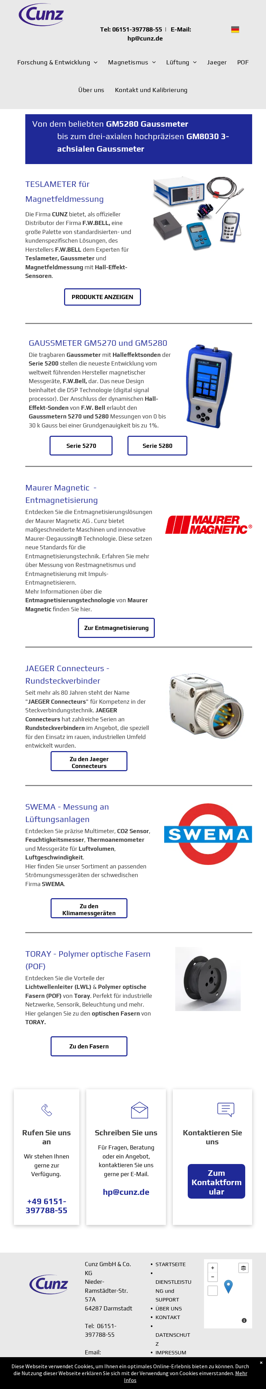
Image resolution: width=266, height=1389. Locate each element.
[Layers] (243, 1267)
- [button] (212, 1276)
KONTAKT (168, 1317)
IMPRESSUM (171, 1352)
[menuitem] (57, 62)
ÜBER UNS (169, 1308)
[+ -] (228, 1293)
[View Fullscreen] (212, 1290)
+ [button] (212, 1267)
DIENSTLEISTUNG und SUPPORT (174, 1291)
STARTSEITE (171, 1264)
